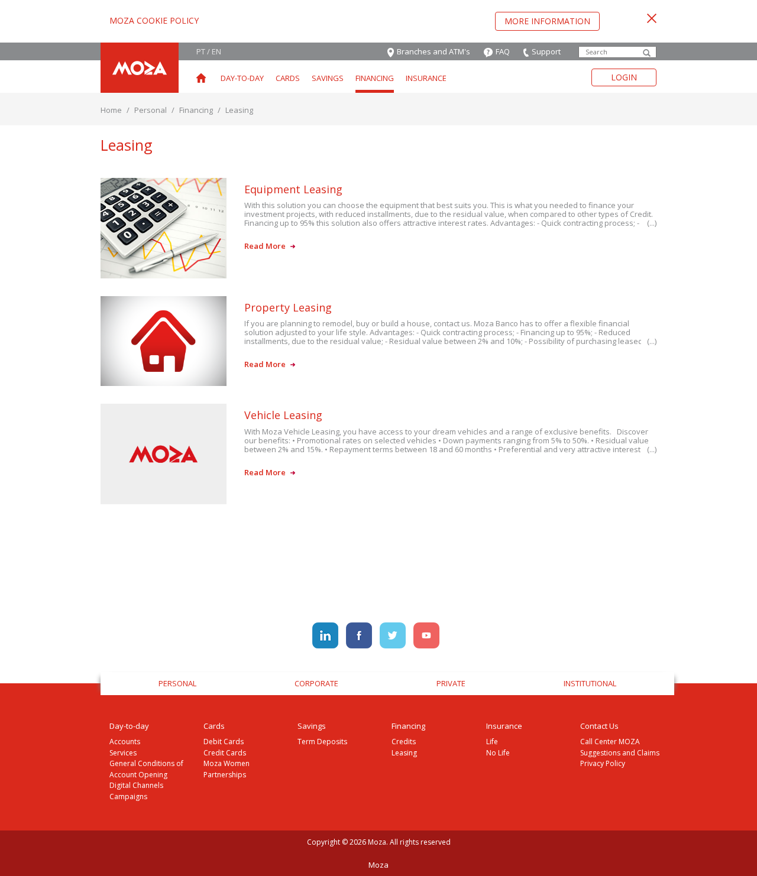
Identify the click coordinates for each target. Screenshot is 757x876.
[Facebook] (360, 635)
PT (200, 51)
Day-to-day (242, 78)
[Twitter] (393, 635)
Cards (288, 78)
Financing (374, 78)
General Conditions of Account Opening (146, 769)
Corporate (316, 683)
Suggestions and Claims (619, 753)
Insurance (426, 78)
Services (123, 753)
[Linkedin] (326, 635)
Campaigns (128, 796)
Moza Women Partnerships (226, 769)
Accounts (124, 742)
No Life (498, 753)
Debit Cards (223, 742)
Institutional (590, 683)
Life (492, 742)
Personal (150, 110)
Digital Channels (136, 785)
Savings (328, 78)
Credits (404, 742)
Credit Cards (224, 753)
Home (111, 110)
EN (216, 51)
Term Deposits (322, 742)
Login (624, 77)
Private (450, 683)
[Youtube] (426, 635)
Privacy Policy (602, 763)
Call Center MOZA (610, 742)
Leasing (404, 753)
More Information (547, 21)
